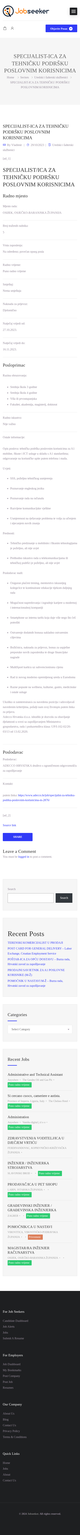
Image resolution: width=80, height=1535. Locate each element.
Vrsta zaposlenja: (13, 245)
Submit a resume (13, 1338)
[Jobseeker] (26, 10)
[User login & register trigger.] (12, 28)
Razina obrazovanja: (15, 375)
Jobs (5, 1332)
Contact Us (9, 1425)
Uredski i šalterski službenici (51, 77)
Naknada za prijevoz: (15, 304)
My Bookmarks (12, 1370)
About (6, 1474)
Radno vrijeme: (12, 264)
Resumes (8, 1387)
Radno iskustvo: (12, 417)
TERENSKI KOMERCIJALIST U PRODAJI (35, 942)
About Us (8, 1413)
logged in (23, 856)
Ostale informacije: (14, 437)
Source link (9, 825)
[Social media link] (40, 1523)
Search (12, 889)
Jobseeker (33, 1513)
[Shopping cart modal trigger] (5, 28)
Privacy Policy (11, 1431)
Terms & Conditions (15, 1437)
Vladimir (16, 145)
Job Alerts (9, 1326)
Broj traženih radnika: (15, 225)
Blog (6, 1419)
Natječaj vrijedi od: (14, 323)
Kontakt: (8, 783)
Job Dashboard (11, 1364)
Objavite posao (59, 28)
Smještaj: (8, 284)
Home (6, 1462)
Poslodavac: (10, 759)
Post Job (8, 1381)
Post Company (11, 1375)
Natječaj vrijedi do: (14, 343)
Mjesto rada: (10, 206)
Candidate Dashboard (15, 1320)
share (17, 837)
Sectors (24, 77)
